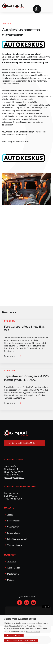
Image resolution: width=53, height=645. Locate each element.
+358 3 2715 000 (12, 475)
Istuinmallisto (13, 533)
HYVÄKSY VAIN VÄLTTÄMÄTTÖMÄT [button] (21, 641)
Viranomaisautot (15, 545)
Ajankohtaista (13, 568)
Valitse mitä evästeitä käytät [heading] (20, 618)
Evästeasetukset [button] (33, 631)
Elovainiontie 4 (11, 469)
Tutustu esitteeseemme (21, 443)
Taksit (10, 514)
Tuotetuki (11, 561)
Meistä (10, 580)
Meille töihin (13, 574)
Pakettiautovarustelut (17, 539)
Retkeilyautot (13, 521)
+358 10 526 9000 (13, 499)
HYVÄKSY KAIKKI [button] (13, 635)
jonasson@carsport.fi (14, 477)
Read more (9, 356)
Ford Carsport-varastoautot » (15, 141)
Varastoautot (13, 527)
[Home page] (15, 435)
